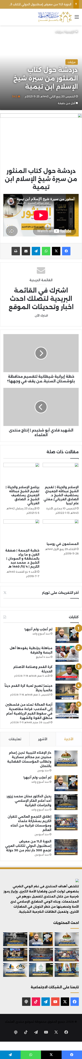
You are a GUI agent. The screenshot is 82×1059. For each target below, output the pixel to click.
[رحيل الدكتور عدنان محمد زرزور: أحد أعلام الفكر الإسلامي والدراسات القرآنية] (66, 802)
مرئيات (59, 31)
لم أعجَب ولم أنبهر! (38, 629)
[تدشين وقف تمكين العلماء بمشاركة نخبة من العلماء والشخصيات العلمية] (15, 954)
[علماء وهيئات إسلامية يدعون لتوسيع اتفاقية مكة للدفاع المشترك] (67, 970)
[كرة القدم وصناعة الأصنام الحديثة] (67, 673)
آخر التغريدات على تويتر (60, 593)
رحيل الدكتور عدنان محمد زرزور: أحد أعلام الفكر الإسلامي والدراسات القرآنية (28, 800)
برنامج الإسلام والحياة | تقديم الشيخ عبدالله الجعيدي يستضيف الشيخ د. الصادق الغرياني (22, 495)
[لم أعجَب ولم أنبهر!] (67, 635)
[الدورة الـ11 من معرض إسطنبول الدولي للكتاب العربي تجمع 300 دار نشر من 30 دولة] (66, 847)
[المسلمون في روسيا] (61, 529)
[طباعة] (16, 251)
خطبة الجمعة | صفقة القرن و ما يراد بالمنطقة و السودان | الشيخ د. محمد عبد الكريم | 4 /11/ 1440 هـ (22, 558)
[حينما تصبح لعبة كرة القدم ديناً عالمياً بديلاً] (67, 692)
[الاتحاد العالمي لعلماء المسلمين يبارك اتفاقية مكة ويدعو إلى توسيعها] (41, 970)
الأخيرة (68, 739)
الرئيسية (70, 31)
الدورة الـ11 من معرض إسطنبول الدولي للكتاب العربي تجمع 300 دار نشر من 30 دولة (28, 845)
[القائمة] (77, 18)
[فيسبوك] (66, 251)
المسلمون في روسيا (63, 544)
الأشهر (42, 739)
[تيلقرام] (36, 251)
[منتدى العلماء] (54, 17)
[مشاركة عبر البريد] (26, 251)
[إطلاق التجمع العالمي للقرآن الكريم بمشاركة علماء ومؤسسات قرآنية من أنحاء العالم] (66, 822)
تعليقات (15, 739)
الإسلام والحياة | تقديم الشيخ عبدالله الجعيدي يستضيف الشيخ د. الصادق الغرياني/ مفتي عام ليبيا (61, 495)
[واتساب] (46, 251)
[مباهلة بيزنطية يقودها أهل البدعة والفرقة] (67, 654)
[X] (56, 251)
